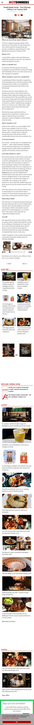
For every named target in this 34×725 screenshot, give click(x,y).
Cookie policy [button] (6, 718)
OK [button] (17, 722)
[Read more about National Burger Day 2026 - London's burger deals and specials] (17, 583)
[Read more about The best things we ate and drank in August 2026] (17, 564)
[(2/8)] (17, 246)
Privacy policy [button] (15, 718)
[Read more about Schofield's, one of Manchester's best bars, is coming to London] (24, 276)
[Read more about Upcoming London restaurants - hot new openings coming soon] (5, 397)
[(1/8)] (7, 246)
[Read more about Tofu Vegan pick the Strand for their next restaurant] (9, 322)
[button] (12, 15)
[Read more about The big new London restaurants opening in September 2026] (17, 543)
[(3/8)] (27, 247)
